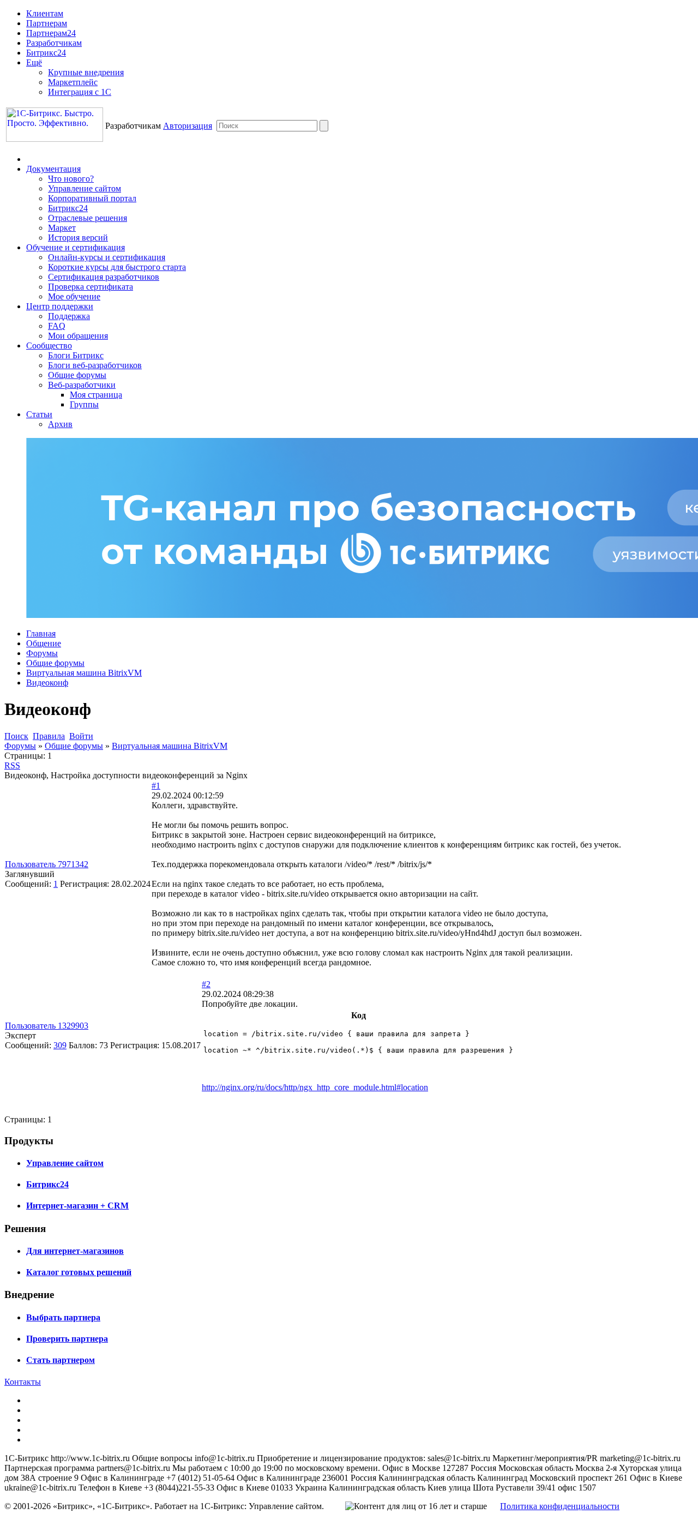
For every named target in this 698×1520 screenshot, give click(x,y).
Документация (53, 168)
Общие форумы (77, 375)
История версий (78, 237)
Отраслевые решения (87, 218)
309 (60, 1045)
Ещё (34, 62)
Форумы (42, 653)
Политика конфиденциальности (559, 1506)
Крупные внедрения (86, 72)
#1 (156, 785)
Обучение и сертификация (75, 247)
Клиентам (44, 13)
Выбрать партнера (63, 1317)
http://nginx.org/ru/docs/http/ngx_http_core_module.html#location (315, 1087)
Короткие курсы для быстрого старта (117, 267)
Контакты (22, 1381)
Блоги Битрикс (76, 355)
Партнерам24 (51, 33)
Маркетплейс (73, 82)
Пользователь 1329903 (46, 1025)
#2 (206, 984)
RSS (12, 765)
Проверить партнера (67, 1338)
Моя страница (96, 394)
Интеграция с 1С (79, 92)
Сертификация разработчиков (103, 276)
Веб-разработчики (82, 384)
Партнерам (46, 23)
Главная (41, 633)
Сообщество (49, 345)
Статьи (39, 414)
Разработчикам (54, 42)
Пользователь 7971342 (46, 864)
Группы (84, 404)
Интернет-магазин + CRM (77, 1205)
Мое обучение (74, 296)
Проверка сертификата (90, 286)
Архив (60, 424)
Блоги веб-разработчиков (95, 365)
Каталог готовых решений (78, 1272)
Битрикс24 (46, 52)
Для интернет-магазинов (75, 1250)
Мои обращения (78, 335)
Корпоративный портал (92, 198)
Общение (43, 643)
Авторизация (187, 125)
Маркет (62, 227)
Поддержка (69, 316)
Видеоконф (47, 682)
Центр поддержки (59, 306)
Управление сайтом (84, 188)
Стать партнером (60, 1360)
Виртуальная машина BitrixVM (84, 672)
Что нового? (71, 178)
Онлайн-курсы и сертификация (106, 257)
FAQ (56, 326)
